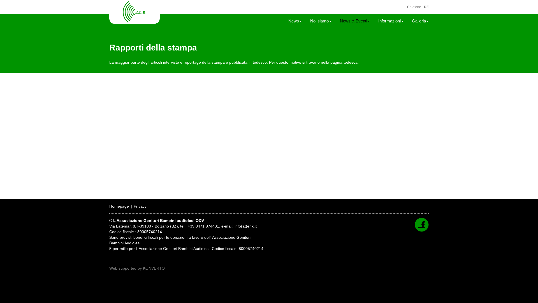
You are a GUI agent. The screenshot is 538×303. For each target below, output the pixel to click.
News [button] (293, 21)
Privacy (140, 206)
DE (426, 7)
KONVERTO (154, 268)
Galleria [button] (419, 21)
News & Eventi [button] (353, 21)
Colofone (414, 7)
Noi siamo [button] (319, 21)
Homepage (119, 206)
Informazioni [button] (389, 21)
